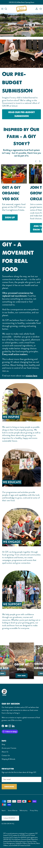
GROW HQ (10, 824)
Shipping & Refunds (8, 759)
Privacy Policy (34, 810)
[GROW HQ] (21, 9)
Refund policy (24, 810)
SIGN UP (10, 217)
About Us (5, 751)
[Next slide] (40, 161)
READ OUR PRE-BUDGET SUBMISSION (21, 114)
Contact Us (6, 755)
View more (22, 676)
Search (4, 810)
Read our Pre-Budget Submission (21, 2)
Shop (3, 744)
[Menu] (2, 8)
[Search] (7, 8)
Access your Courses (9, 748)
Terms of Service (12, 810)
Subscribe (9, 787)
